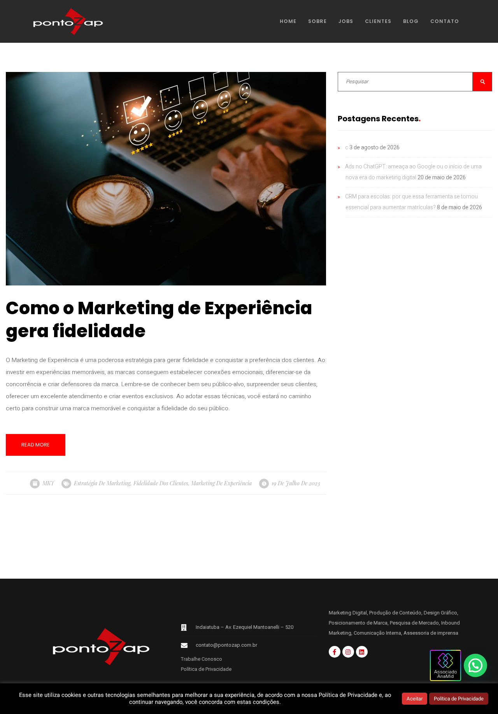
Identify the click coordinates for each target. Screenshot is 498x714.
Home (288, 21)
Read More (35, 444)
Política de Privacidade (206, 669)
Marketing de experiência (221, 483)
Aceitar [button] (415, 698)
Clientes (378, 21)
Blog (411, 21)
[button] (475, 665)
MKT (48, 483)
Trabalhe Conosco (201, 659)
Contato (444, 21)
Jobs (345, 21)
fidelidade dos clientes (160, 483)
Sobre (317, 21)
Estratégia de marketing (102, 483)
